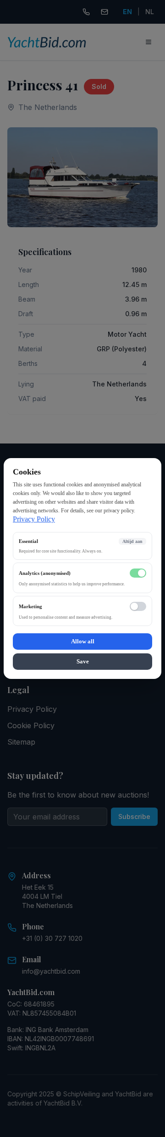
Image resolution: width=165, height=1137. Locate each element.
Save (83, 661)
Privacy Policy (34, 519)
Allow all (82, 641)
